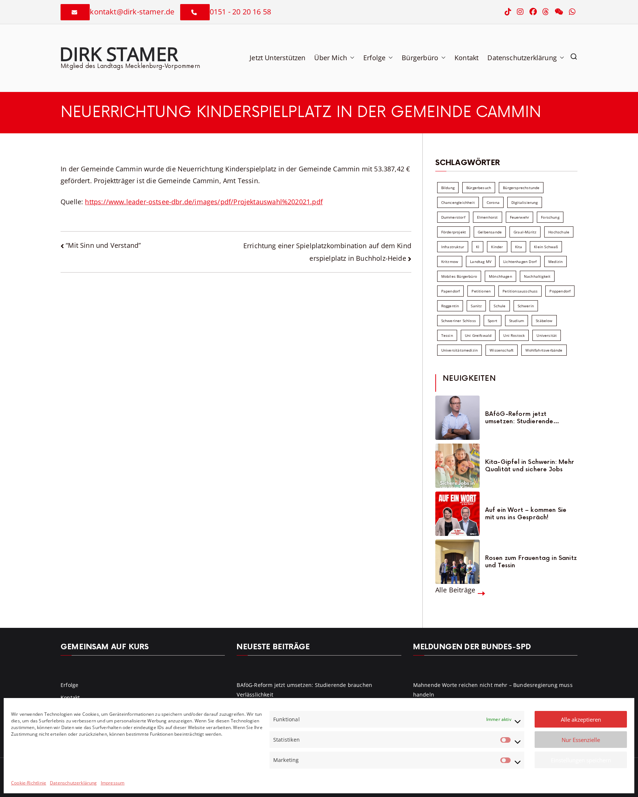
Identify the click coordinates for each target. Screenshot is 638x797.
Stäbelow (544, 320)
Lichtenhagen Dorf (519, 261)
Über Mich (330, 57)
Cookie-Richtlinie (28, 783)
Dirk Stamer (118, 53)
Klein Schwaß (546, 246)
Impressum (113, 783)
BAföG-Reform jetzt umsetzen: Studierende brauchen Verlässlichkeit (521, 418)
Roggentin (450, 305)
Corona (493, 202)
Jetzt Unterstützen (277, 57)
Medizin (555, 261)
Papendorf (450, 291)
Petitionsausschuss (520, 291)
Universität (546, 335)
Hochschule (558, 232)
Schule (499, 305)
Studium (516, 320)
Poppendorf (559, 291)
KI (477, 246)
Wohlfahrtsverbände (543, 350)
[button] (350, 58)
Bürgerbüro (420, 57)
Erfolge (374, 57)
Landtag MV (480, 261)
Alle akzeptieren (581, 719)
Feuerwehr (519, 217)
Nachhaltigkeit (537, 276)
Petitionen (481, 291)
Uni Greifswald (478, 335)
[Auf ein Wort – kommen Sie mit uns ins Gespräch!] (457, 514)
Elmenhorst (487, 217)
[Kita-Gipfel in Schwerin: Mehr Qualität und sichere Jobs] (457, 466)
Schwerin (526, 305)
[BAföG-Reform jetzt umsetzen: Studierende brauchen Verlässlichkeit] (457, 418)
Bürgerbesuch (478, 187)
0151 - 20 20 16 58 (240, 12)
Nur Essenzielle (581, 739)
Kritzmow (449, 261)
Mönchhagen (500, 276)
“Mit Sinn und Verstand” (103, 245)
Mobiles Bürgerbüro (459, 276)
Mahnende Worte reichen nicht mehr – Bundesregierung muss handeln (493, 689)
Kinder (497, 246)
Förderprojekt (453, 232)
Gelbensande (490, 232)
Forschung (550, 217)
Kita (518, 246)
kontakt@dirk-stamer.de (132, 12)
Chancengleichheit (458, 202)
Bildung (448, 187)
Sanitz (476, 305)
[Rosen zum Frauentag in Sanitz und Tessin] (457, 562)
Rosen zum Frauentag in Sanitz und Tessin (531, 562)
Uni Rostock (514, 335)
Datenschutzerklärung (73, 783)
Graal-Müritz (525, 232)
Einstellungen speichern (581, 760)
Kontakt (466, 57)
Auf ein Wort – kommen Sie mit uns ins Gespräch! (526, 514)
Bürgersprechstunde (521, 187)
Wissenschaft (502, 350)
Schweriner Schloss (458, 320)
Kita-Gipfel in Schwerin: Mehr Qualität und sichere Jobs (529, 466)
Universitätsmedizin (459, 350)
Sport (492, 320)
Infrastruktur (452, 246)
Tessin (447, 335)
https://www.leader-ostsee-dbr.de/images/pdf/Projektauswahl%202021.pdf (203, 201)
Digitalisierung (524, 202)
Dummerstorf (453, 217)
